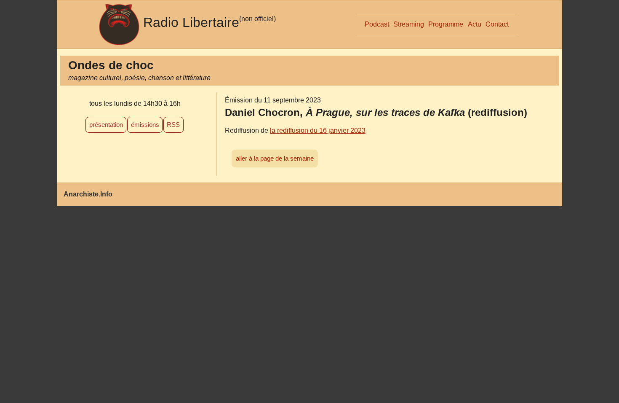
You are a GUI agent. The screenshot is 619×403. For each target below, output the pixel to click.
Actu (474, 24)
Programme (445, 24)
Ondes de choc (111, 65)
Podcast (377, 24)
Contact (497, 24)
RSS (173, 124)
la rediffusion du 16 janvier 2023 (318, 130)
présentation (106, 124)
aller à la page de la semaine (275, 158)
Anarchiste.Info (88, 194)
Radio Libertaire (191, 22)
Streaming (408, 24)
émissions (145, 124)
